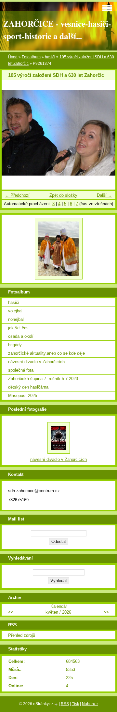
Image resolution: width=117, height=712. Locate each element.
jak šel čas (18, 327)
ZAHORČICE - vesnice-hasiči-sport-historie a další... (57, 29)
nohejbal (16, 319)
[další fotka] (105, 133)
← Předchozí (17, 195)
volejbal (15, 310)
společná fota (20, 370)
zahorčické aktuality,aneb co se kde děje (46, 353)
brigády (15, 344)
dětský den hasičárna (28, 387)
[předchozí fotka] (12, 133)
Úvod (13, 57)
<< (10, 612)
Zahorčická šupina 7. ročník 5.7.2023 (43, 378)
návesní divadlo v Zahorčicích (36, 361)
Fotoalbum (31, 57)
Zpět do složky (63, 195)
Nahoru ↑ (90, 704)
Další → (104, 195)
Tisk (75, 704)
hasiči (50, 57)
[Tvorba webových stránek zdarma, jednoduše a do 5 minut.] (56, 704)
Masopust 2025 (22, 395)
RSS (65, 704)
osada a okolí (20, 336)
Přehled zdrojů (21, 635)
